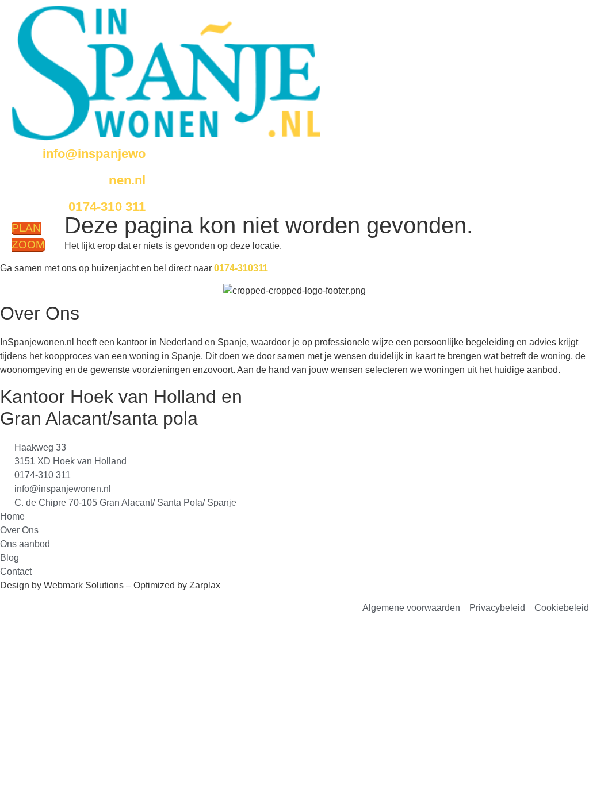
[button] (173, 225)
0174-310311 (241, 268)
